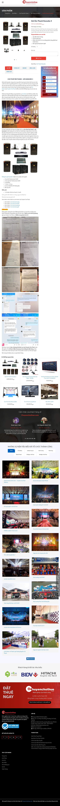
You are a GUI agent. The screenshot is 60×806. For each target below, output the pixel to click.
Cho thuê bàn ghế (14, 207)
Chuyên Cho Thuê (11, 89)
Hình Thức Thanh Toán (36, 736)
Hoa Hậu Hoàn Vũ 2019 (38, 625)
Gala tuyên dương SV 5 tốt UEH (40, 505)
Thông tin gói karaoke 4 (7, 176)
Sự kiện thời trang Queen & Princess (12, 627)
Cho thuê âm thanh (24, 13)
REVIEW (24, 68)
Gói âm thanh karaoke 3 (10, 376)
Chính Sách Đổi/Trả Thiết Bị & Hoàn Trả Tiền (41, 742)
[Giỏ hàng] (58, 574)
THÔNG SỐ (16, 68)
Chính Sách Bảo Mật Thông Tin (38, 745)
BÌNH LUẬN (32, 68)
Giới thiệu (4, 758)
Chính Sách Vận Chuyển (36, 740)
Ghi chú (33, 50)
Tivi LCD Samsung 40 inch (30, 401)
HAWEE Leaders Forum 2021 (11, 530)
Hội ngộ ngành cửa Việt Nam (11, 506)
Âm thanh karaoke (35, 13)
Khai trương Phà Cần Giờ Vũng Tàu (41, 601)
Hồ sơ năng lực (5, 764)
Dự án (3, 767)
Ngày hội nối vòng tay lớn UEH (40, 553)
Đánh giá (9, 71)
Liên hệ (4, 760)
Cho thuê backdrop (15, 205)
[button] (3, 3)
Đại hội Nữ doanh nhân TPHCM (40, 480)
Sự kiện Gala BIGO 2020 (9, 579)
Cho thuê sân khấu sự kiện (10, 401)
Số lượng (33, 46)
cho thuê (24, 94)
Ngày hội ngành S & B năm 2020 (41, 650)
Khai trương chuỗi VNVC (39, 577)
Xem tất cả (31, 658)
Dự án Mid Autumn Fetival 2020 (41, 529)
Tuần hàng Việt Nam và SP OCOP (11, 603)
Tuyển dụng (5, 769)
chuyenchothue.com (27, 801)
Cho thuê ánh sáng (14, 202)
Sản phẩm (14, 13)
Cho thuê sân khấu (14, 203)
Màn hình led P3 (49, 401)
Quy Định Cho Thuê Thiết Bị (37, 738)
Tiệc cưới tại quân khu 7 (9, 555)
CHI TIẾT (9, 68)
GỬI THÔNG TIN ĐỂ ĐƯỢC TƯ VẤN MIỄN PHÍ (40, 702)
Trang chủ (7, 13)
